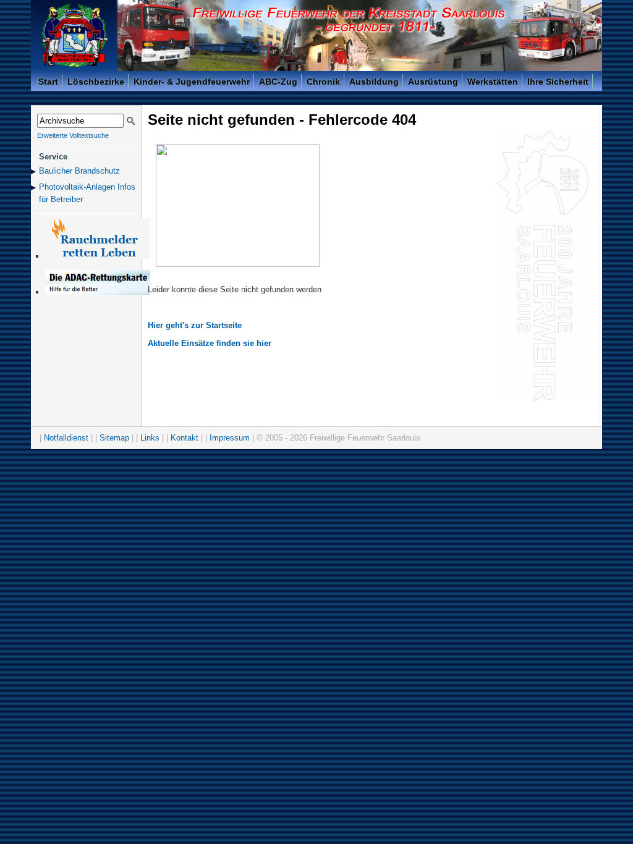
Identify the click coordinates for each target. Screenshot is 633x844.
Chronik (323, 82)
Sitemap (114, 437)
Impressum (230, 437)
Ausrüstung (433, 82)
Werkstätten (492, 82)
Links (149, 437)
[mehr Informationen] (97, 292)
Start (48, 82)
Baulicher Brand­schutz (79, 170)
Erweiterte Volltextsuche (73, 135)
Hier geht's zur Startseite (195, 325)
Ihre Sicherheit (557, 82)
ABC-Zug (278, 82)
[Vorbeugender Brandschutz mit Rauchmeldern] (97, 256)
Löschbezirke (95, 82)
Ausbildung (374, 82)
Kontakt (184, 437)
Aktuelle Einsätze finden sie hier (209, 343)
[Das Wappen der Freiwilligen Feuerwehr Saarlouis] (75, 35)
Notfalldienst (66, 437)
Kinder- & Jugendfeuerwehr (192, 82)
